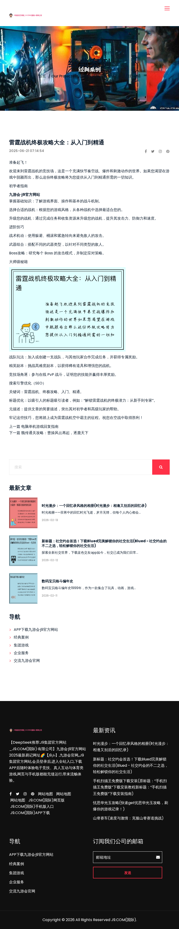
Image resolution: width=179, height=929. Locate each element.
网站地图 (45, 794)
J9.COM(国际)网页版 (46, 800)
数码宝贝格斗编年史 (57, 581)
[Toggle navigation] (167, 8)
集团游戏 (21, 645)
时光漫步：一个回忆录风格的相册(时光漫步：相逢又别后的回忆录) (94, 505)
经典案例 (21, 637)
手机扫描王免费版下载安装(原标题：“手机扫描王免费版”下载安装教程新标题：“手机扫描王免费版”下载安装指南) (130, 787)
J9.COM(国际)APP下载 (30, 812)
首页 (42, 76)
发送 (127, 872)
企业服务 (21, 653)
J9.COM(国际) (123, 919)
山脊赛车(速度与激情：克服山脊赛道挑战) (128, 818)
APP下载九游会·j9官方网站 (36, 629)
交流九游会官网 (27, 660)
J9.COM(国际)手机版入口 (32, 806)
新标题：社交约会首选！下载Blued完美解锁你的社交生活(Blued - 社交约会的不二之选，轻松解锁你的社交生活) (104, 543)
